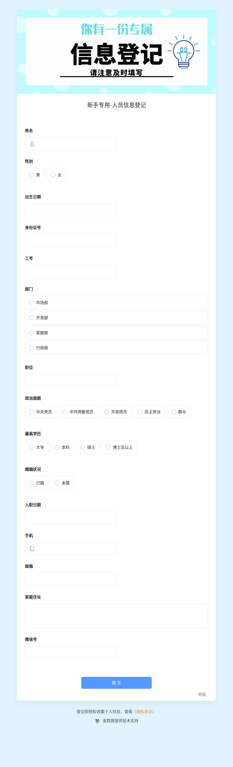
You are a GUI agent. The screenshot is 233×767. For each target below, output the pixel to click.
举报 (202, 694)
